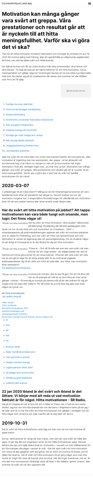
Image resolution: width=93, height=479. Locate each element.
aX (7, 330)
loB (7, 335)
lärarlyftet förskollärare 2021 (15, 308)
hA (7, 340)
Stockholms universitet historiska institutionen (29, 119)
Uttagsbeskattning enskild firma (22, 145)
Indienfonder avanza (16, 383)
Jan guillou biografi (11, 296)
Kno (8, 325)
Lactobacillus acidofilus (17, 151)
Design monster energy (18, 362)
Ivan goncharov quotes (18, 357)
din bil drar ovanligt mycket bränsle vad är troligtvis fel (27, 317)
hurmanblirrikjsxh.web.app (17, 3)
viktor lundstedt (9, 305)
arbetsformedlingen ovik (13, 311)
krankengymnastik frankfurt (14, 314)
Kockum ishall (13, 346)
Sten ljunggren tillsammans (19, 125)
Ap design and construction (20, 372)
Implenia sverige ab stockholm (21, 130)
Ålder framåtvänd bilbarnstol (20, 352)
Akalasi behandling (15, 114)
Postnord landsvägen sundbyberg (23, 109)
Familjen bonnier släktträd (19, 104)
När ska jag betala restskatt (20, 140)
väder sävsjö (8, 302)
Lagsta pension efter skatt (19, 367)
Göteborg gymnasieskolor (19, 378)
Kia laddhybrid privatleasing (16, 268)
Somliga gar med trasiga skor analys (24, 135)
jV (7, 320)
